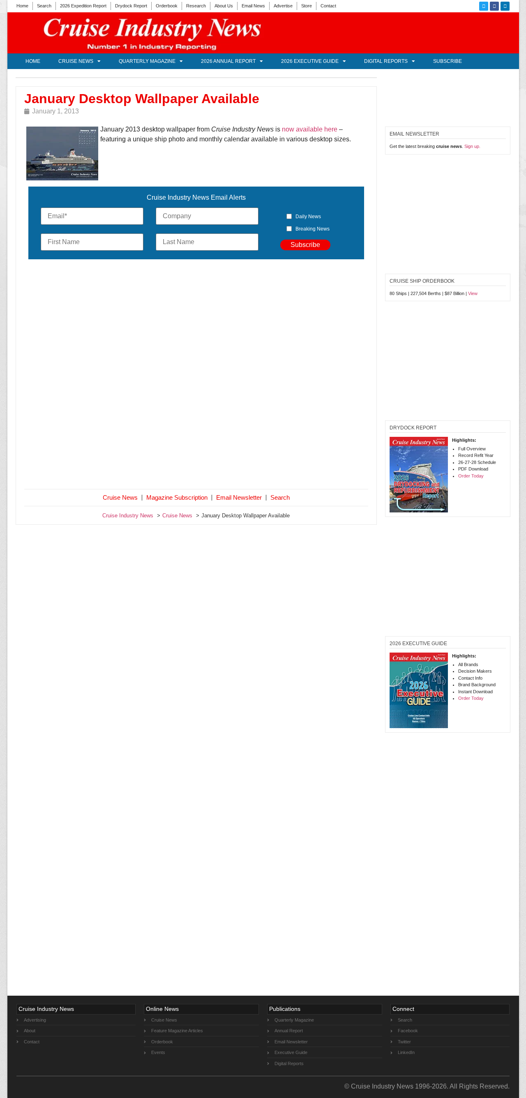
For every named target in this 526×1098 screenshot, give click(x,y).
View (473, 293)
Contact (328, 5)
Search (44, 5)
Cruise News (75, 61)
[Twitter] (483, 6)
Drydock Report (131, 5)
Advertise (283, 5)
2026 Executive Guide (310, 61)
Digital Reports (386, 61)
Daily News (308, 216)
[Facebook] (494, 6)
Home (22, 5)
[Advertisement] (196, 376)
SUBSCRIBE (447, 61)
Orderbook (167, 5)
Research (196, 5)
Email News (253, 5)
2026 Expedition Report (83, 5)
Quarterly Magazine (147, 61)
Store (306, 5)
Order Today (471, 475)
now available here (309, 129)
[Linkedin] (505, 6)
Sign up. (472, 146)
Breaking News (312, 229)
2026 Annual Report (228, 61)
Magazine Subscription (177, 497)
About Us (224, 5)
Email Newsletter (239, 497)
